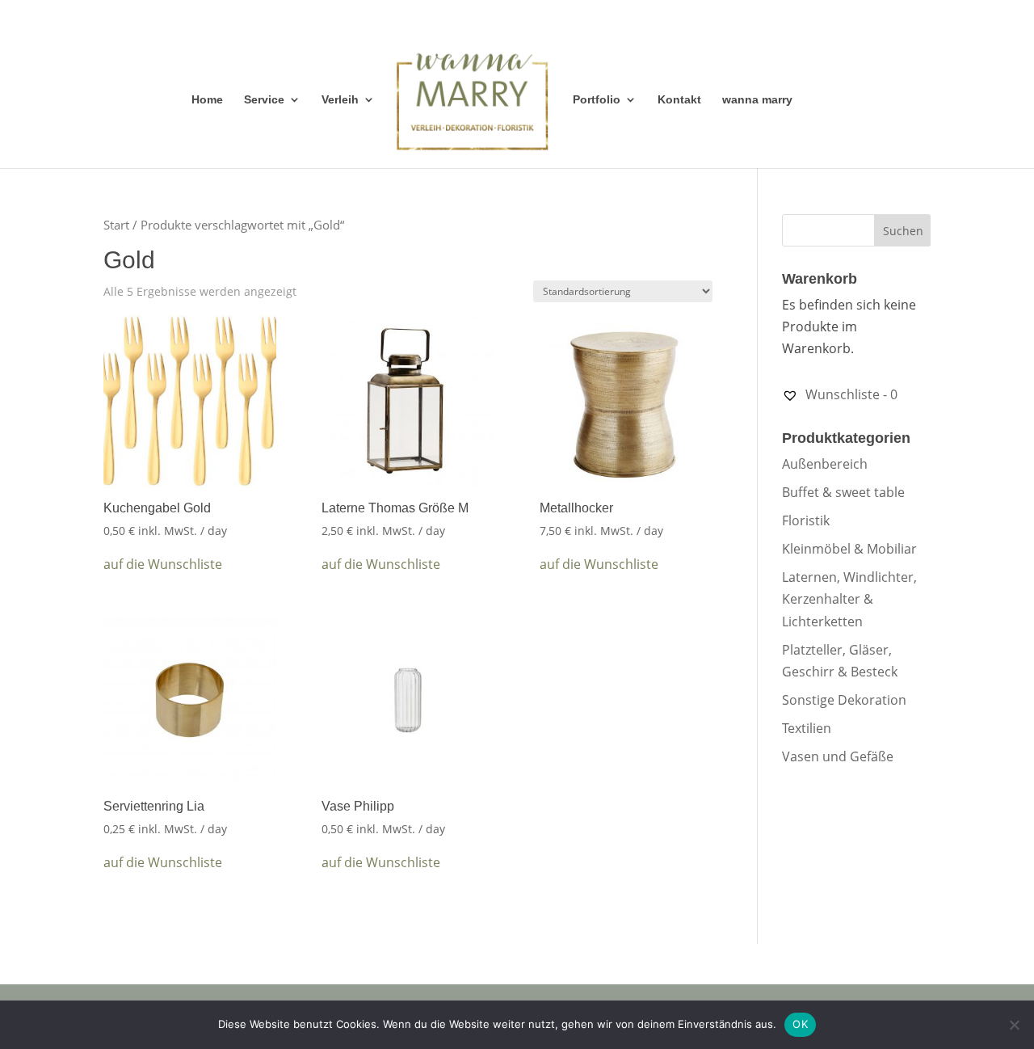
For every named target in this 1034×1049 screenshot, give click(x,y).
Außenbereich (825, 464)
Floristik (806, 520)
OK (800, 1023)
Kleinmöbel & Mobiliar (849, 549)
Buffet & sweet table (843, 492)
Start (116, 225)
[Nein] (1014, 1025)
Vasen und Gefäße (837, 756)
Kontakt (679, 100)
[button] (162, 564)
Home (207, 100)
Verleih (340, 100)
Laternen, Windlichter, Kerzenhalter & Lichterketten (849, 599)
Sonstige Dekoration (844, 700)
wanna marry (757, 100)
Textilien (806, 728)
